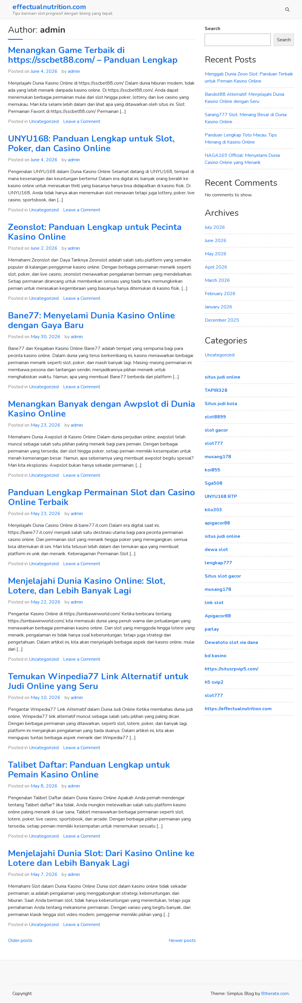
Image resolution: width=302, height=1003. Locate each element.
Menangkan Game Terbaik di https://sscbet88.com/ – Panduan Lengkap (93, 55)
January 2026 (218, 307)
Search (212, 28)
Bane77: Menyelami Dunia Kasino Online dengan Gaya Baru (91, 320)
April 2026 (216, 267)
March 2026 (217, 280)
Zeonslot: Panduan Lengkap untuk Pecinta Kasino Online (95, 232)
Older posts (20, 940)
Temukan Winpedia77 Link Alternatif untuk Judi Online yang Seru (98, 681)
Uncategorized (44, 121)
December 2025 (222, 320)
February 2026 (220, 293)
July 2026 (215, 227)
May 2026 (215, 254)
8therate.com (275, 993)
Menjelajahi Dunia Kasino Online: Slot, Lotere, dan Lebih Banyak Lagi (86, 586)
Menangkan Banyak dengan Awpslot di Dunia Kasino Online (101, 409)
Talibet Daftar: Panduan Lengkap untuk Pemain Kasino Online (89, 770)
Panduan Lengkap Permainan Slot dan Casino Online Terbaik (101, 497)
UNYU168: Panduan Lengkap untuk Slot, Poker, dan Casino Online (91, 143)
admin (74, 71)
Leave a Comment (81, 121)
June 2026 (215, 240)
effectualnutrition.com (49, 6)
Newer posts (182, 940)
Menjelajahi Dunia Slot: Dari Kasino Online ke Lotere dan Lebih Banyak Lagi (101, 858)
